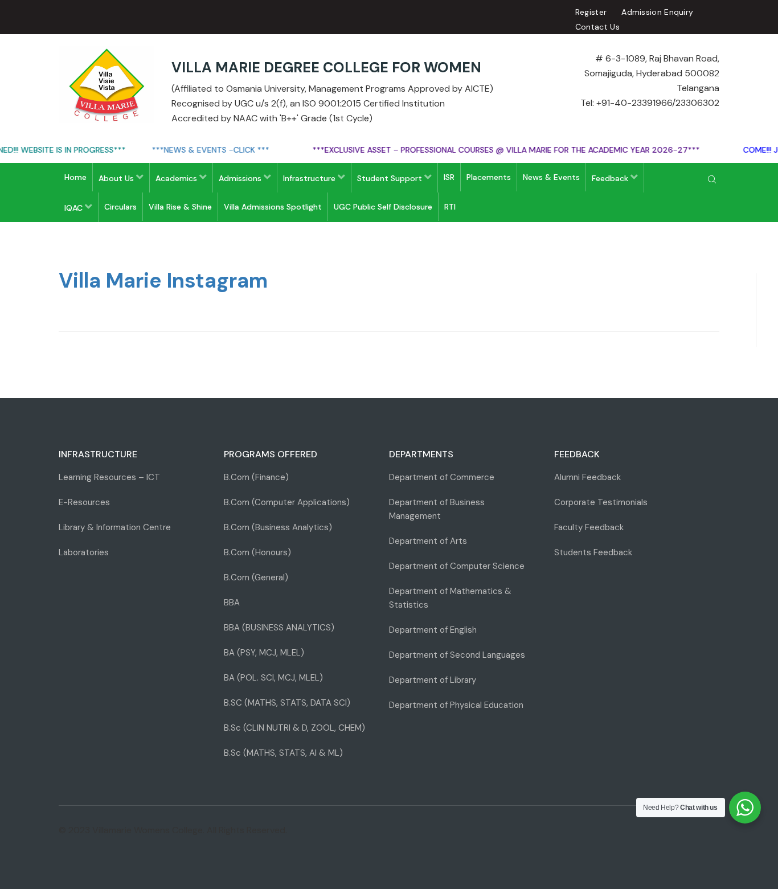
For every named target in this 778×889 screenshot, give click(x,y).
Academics (177, 178)
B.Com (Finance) (256, 477)
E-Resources (84, 502)
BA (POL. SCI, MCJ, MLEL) (273, 677)
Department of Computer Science (457, 566)
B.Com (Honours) (257, 552)
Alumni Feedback (587, 477)
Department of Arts (428, 541)
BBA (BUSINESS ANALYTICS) (279, 627)
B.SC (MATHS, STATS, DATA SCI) (287, 702)
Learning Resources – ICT (109, 477)
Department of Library (432, 680)
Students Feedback (593, 552)
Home (75, 177)
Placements (488, 177)
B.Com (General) (256, 577)
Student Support (390, 178)
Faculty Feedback (589, 527)
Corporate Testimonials (601, 502)
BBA (232, 602)
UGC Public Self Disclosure (383, 207)
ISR (449, 177)
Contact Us (597, 27)
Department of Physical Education (456, 705)
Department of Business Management (437, 509)
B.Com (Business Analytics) (278, 527)
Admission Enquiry (657, 12)
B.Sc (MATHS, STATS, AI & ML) (283, 753)
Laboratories (84, 552)
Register (591, 12)
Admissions (241, 178)
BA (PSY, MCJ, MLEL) (264, 652)
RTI (450, 207)
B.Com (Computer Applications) (287, 502)
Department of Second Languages (457, 655)
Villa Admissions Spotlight (273, 207)
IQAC (74, 208)
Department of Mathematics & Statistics (450, 598)
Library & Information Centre (115, 527)
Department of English (433, 630)
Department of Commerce (441, 477)
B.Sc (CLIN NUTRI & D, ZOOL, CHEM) (294, 728)
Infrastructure (310, 178)
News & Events (551, 177)
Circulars (120, 207)
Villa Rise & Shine (180, 207)
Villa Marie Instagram (163, 280)
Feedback (611, 178)
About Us (117, 178)
